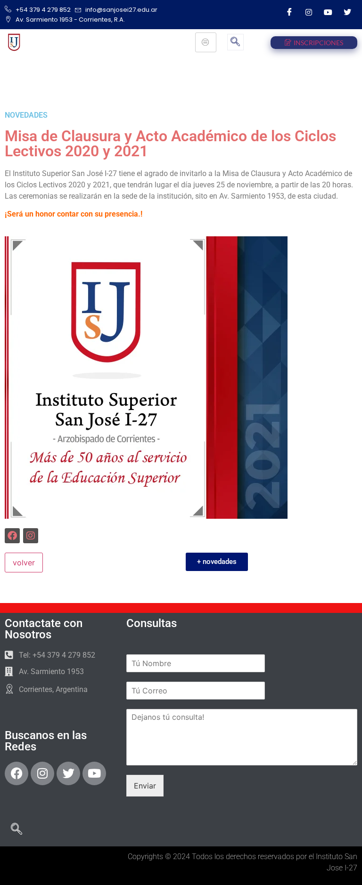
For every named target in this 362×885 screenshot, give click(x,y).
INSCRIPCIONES (318, 43)
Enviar (145, 785)
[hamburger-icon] (205, 42)
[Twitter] (347, 12)
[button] (235, 42)
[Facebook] (289, 12)
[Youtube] (328, 12)
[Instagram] (309, 12)
